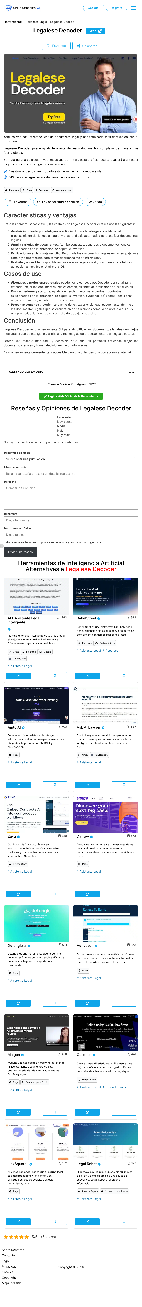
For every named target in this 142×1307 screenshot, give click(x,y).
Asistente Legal (36, 22)
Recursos (112, 650)
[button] (133, 8)
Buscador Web (116, 1087)
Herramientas (13, 22)
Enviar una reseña (20, 552)
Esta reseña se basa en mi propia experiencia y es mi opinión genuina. (53, 542)
